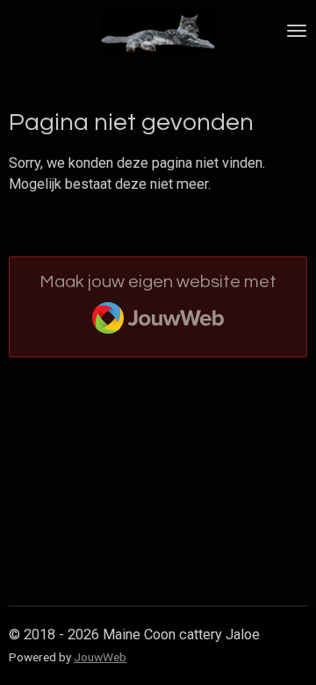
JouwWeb (100, 657)
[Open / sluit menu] (296, 30)
